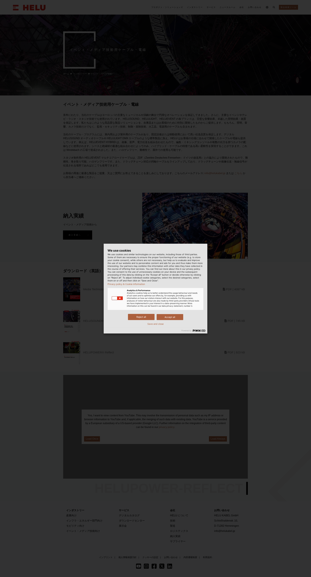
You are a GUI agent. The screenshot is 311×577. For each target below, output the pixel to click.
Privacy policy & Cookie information (126, 284)
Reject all (141, 317)
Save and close (155, 324)
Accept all (170, 317)
